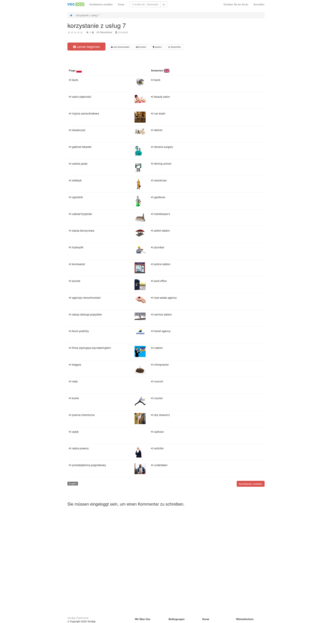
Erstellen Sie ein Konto (236, 4)
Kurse (121, 4)
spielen (158, 46)
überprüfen (175, 46)
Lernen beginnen (88, 46)
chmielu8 (123, 32)
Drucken (142, 46)
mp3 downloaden (121, 46)
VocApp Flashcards (78, 618)
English (72, 483)
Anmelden (259, 4)
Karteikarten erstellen (101, 4)
